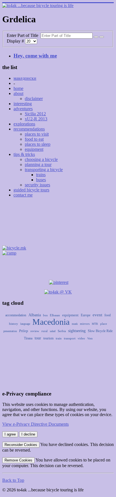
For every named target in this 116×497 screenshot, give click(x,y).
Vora (89, 338)
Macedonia (51, 321)
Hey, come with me (35, 56)
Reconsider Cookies (21, 445)
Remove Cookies (18, 460)
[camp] (9, 253)
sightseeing (77, 331)
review (34, 331)
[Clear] (101, 37)
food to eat (34, 139)
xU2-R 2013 (36, 118)
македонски (25, 78)
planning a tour (38, 164)
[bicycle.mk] (14, 248)
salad (52, 331)
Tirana (28, 338)
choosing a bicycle (41, 159)
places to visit (37, 134)
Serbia (62, 331)
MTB (95, 323)
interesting (23, 103)
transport (69, 338)
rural (44, 331)
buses (41, 179)
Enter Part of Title (24, 35)
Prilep (23, 331)
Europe (85, 315)
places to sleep (37, 144)
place (103, 323)
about (18, 93)
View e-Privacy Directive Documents (35, 424)
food (107, 315)
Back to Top (13, 480)
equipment (34, 149)
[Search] (96, 37)
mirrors (85, 323)
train (59, 338)
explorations (24, 124)
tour (38, 338)
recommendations (29, 129)
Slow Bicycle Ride (100, 331)
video (81, 338)
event (97, 315)
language (25, 323)
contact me (23, 195)
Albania (34, 315)
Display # (16, 41)
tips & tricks (24, 154)
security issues (37, 184)
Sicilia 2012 (35, 113)
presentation (10, 331)
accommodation (15, 315)
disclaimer (34, 98)
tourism (48, 338)
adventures (23, 108)
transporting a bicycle (44, 169)
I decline (28, 434)
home (18, 88)
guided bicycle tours (31, 189)
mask (75, 323)
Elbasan (55, 315)
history (13, 323)
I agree (10, 434)
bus (45, 315)
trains (41, 174)
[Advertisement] (58, 223)
